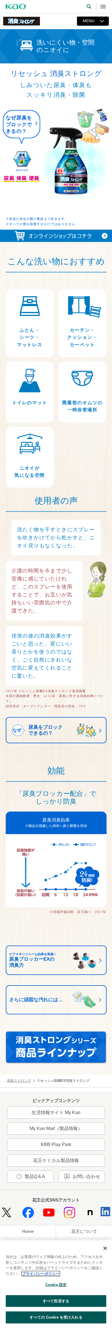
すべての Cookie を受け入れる (56, 1317)
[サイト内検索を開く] (89, 6)
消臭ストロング (19, 1081)
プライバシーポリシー (40, 1273)
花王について (84, 1231)
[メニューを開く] (103, 6)
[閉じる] (105, 1248)
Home (28, 1231)
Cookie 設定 (56, 1285)
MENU (88, 21)
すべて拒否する (56, 1301)
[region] (56, 1284)
